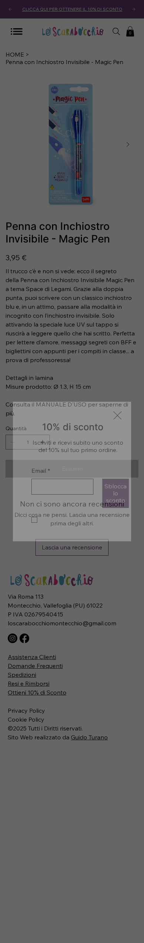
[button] (117, 401)
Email (40, 455)
